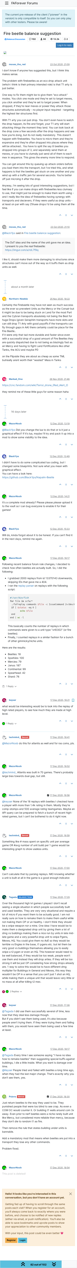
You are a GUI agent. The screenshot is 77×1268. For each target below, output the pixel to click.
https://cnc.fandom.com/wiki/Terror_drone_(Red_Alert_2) (35, 385)
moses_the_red (17, 64)
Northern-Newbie (18, 298)
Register (11, 1240)
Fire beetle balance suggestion (42, 232)
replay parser (26, 585)
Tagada (13, 897)
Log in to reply (64, 45)
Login (22, 1240)
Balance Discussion (16, 39)
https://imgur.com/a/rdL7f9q (21, 249)
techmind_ (14, 737)
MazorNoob (15, 423)
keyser (12, 700)
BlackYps (14, 456)
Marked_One (16, 379)
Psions (12, 1096)
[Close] (70, 1194)
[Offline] (5, 423)
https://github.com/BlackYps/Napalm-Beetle (28, 477)
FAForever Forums (24, 3)
